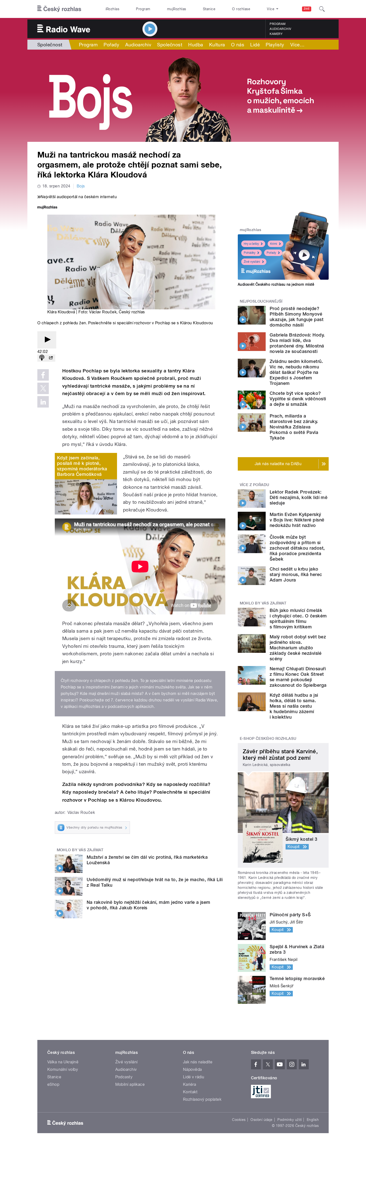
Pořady (111, 44)
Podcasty (124, 1077)
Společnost (49, 44)
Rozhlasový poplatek (202, 1099)
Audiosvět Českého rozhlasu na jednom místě (276, 284)
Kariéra (189, 1084)
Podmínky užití (289, 1120)
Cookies (238, 1120)
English (313, 1120)
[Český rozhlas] (59, 9)
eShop (53, 1084)
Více (297, 44)
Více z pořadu (254, 485)
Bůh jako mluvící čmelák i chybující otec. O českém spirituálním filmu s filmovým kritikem (298, 618)
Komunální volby (62, 1069)
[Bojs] (183, 96)
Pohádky (249, 252)
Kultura (217, 44)
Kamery (276, 34)
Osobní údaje (261, 1120)
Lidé (255, 44)
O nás (237, 44)
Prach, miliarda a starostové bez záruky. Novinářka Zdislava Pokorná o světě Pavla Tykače (294, 426)
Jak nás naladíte (198, 1062)
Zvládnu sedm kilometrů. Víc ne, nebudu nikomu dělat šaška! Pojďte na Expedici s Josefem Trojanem (296, 372)
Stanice (209, 9)
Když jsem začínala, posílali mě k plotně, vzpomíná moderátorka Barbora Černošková (82, 466)
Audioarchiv (280, 29)
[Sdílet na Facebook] (43, 375)
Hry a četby (251, 244)
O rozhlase (241, 9)
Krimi (273, 244)
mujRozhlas (176, 9)
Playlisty (275, 44)
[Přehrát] (46, 339)
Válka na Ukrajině (62, 1062)
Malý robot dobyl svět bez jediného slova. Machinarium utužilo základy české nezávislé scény (298, 647)
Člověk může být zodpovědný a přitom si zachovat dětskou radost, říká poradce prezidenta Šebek (297, 548)
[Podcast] (41, 358)
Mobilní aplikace (130, 1084)
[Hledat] (322, 9)
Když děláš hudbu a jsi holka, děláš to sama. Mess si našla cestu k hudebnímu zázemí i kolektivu (294, 706)
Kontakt (190, 1092)
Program (143, 9)
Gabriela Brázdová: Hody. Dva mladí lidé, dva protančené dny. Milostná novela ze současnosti (297, 343)
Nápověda (192, 1069)
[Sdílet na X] (43, 388)
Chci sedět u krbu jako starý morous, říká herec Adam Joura (296, 574)
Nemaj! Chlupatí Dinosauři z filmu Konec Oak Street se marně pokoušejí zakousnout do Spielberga (298, 677)
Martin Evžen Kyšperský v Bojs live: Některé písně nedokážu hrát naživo (297, 520)
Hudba (195, 44)
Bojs (81, 186)
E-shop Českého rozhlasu (268, 738)
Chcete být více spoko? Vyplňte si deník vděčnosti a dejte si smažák (298, 399)
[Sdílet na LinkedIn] (43, 402)
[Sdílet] (50, 358)
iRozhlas (113, 9)
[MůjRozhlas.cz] (47, 207)
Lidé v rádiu (193, 1077)
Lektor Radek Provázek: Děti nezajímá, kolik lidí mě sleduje (298, 497)
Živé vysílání (252, 261)
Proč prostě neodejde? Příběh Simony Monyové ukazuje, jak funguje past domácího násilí (296, 317)
